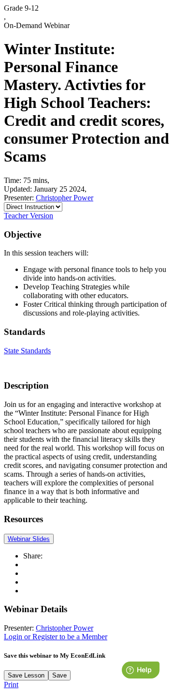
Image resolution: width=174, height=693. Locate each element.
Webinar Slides (29, 538)
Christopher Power (64, 198)
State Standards (27, 350)
